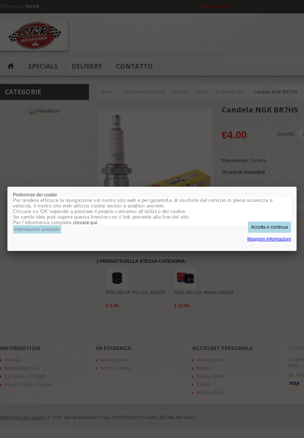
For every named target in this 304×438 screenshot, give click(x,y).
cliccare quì (85, 222)
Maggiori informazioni (269, 239)
